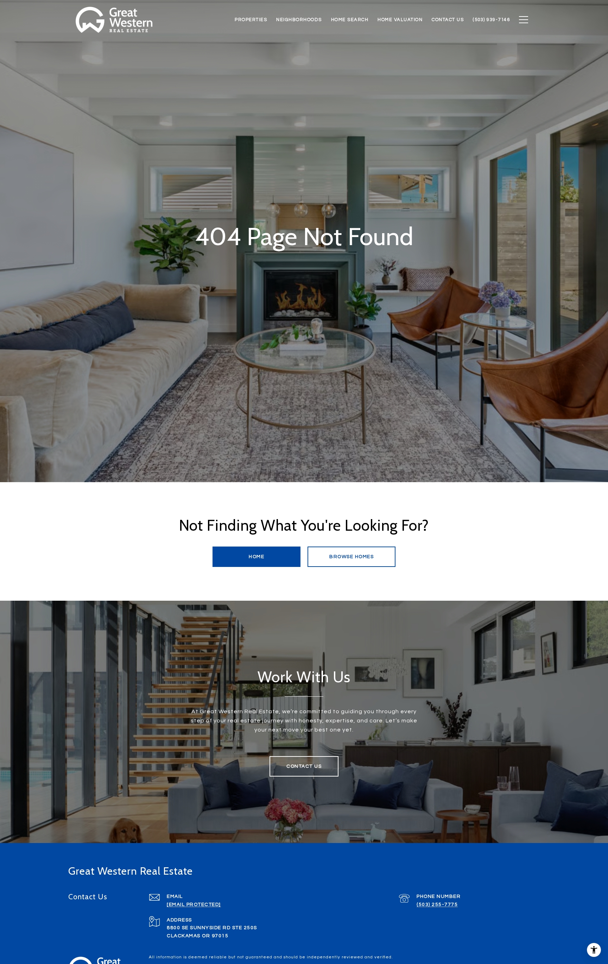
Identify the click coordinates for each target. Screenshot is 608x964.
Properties (251, 19)
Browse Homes (351, 556)
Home (256, 556)
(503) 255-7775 (437, 904)
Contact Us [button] (304, 766)
